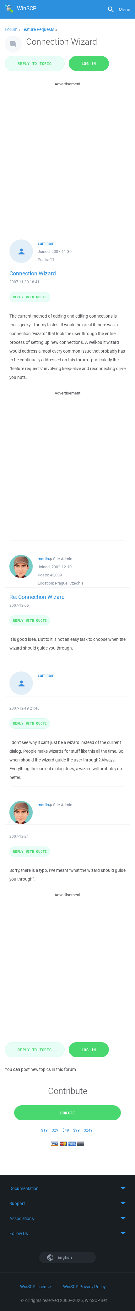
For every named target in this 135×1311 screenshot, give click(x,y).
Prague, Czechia (69, 583)
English (64, 1257)
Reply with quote (30, 296)
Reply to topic (35, 63)
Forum (11, 29)
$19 (44, 1130)
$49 (65, 1130)
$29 (55, 1130)
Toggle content (67, 1188)
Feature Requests (37, 29)
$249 (88, 1130)
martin (43, 558)
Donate (67, 1112)
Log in (89, 63)
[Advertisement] (67, 155)
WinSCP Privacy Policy (84, 1286)
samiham (46, 243)
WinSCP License (35, 1286)
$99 (76, 1130)
